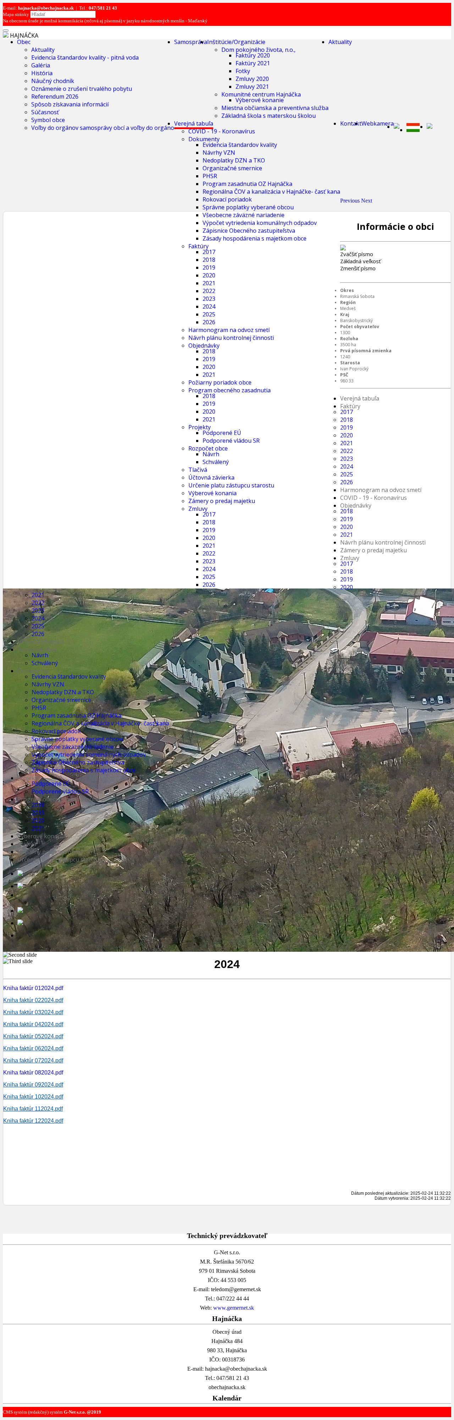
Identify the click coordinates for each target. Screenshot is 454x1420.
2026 (209, 322)
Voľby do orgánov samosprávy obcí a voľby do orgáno (102, 128)
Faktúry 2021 (253, 63)
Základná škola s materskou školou (268, 116)
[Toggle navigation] (6, 30)
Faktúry (198, 246)
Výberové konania (212, 493)
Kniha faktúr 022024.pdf (33, 1000)
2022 (209, 291)
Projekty (28, 778)
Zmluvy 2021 (252, 86)
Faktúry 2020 (253, 55)
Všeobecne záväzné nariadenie (243, 215)
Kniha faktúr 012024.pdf (33, 988)
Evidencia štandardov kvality (240, 145)
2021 (209, 283)
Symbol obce (48, 120)
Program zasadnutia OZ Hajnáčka (247, 184)
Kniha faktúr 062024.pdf (33, 1048)
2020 (209, 275)
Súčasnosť (45, 112)
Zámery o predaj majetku (221, 501)
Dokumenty (204, 139)
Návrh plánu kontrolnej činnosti (231, 338)
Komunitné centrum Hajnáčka (261, 94)
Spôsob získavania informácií (70, 104)
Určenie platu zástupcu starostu (60, 859)
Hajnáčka (24, 35)
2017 (209, 252)
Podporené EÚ (51, 784)
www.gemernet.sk (233, 1308)
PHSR (210, 176)
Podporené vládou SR (60, 791)
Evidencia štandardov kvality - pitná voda (85, 57)
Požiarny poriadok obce (219, 382)
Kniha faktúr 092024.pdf (33, 1085)
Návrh (40, 655)
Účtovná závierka (40, 642)
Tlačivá (26, 844)
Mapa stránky (16, 14)
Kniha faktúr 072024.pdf (33, 1060)
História (41, 73)
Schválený (45, 663)
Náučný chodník (52, 81)
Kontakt (350, 123)
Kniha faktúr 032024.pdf (33, 1012)
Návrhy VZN (219, 152)
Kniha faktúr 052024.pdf (33, 1036)
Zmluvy (349, 558)
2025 (209, 314)
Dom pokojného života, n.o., (258, 50)
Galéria (40, 65)
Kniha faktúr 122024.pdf (33, 1121)
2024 (209, 306)
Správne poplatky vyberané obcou (248, 207)
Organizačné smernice (232, 168)
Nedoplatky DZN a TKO (234, 160)
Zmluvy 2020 (252, 79)
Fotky (243, 71)
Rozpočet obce (37, 649)
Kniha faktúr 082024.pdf (33, 1073)
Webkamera (377, 123)
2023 (209, 299)
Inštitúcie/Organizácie (236, 42)
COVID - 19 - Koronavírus (221, 131)
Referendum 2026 (54, 96)
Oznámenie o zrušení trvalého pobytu (81, 89)
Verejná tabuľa (193, 123)
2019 (209, 267)
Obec (24, 42)
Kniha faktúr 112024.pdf (33, 1109)
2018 (209, 260)
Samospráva (190, 42)
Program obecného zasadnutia (229, 390)
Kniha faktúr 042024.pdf (33, 1024)
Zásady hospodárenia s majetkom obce (254, 238)
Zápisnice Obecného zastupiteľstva (249, 230)
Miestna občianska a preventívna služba (274, 108)
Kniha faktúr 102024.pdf (33, 1097)
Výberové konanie (260, 100)
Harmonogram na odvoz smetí (229, 330)
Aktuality (43, 50)
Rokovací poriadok (227, 199)
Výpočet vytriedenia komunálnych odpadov (260, 223)
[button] (350, 201)
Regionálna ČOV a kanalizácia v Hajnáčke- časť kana (271, 191)
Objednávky (204, 345)
